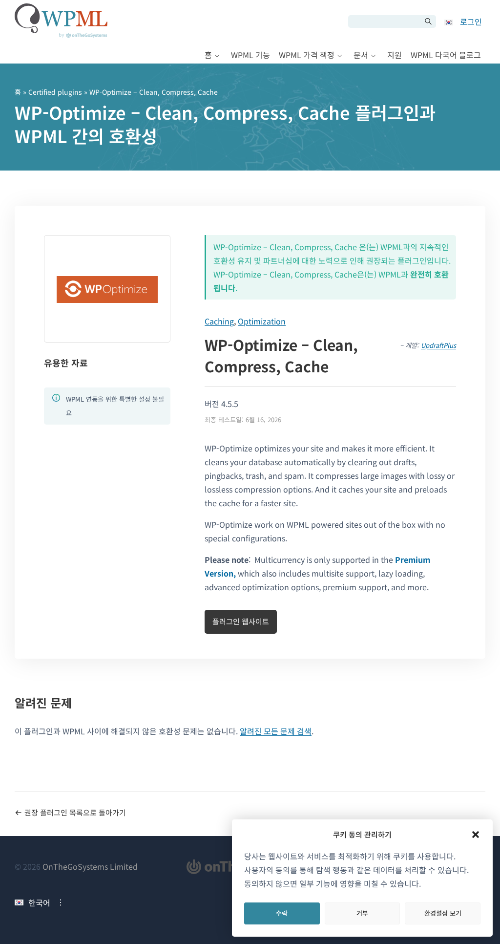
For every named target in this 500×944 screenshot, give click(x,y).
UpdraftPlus (438, 345)
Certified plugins (55, 92)
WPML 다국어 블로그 (446, 55)
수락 (282, 913)
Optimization (262, 321)
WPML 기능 (250, 55)
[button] (475, 834)
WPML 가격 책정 (306, 55)
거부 (362, 913)
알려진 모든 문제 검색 (276, 731)
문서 (361, 55)
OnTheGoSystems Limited (90, 866)
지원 (394, 55)
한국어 (39, 902)
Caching (219, 321)
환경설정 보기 (442, 913)
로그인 (471, 21)
